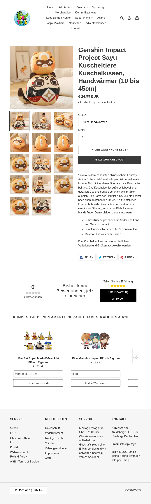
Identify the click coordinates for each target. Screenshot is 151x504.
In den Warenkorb (38, 383)
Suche (14, 427)
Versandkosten (106, 102)
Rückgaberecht (54, 438)
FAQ (13, 432)
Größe (82, 114)
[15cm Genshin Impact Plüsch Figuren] (95, 340)
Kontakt (14, 447)
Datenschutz (52, 427)
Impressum (52, 453)
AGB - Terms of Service (24, 461)
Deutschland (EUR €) (28, 490)
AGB (48, 458)
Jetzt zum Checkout (109, 159)
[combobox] (38, 373)
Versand (50, 443)
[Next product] (136, 356)
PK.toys (137, 490)
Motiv (81, 130)
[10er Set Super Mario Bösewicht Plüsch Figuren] (38, 340)
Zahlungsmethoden (56, 448)
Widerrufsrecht (54, 432)
